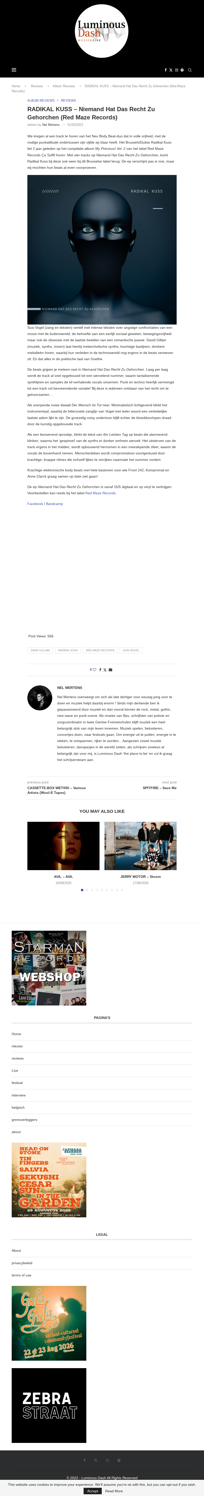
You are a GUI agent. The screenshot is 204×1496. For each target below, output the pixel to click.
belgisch (18, 1107)
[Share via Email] (110, 670)
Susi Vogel (131, 650)
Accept (92, 1491)
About (16, 1250)
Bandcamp (54, 504)
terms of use (21, 1275)
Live (15, 1071)
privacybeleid (22, 1263)
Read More (114, 1491)
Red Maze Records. (101, 493)
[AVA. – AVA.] (63, 846)
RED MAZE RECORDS (100, 650)
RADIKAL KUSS (68, 650)
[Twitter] (171, 70)
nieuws (17, 1046)
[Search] (189, 70)
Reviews (37, 86)
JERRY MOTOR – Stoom (140, 877)
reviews (18, 1058)
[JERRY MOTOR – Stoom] (140, 846)
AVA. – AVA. (63, 877)
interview (19, 1095)
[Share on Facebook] (100, 670)
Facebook (35, 504)
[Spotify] (182, 70)
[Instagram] (176, 70)
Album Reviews (64, 86)
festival (17, 1083)
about (16, 1132)
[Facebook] (166, 70)
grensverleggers (24, 1120)
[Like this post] (94, 670)
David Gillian (40, 650)
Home (16, 86)
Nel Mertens (51, 125)
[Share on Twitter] (105, 670)
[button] (34, 856)
